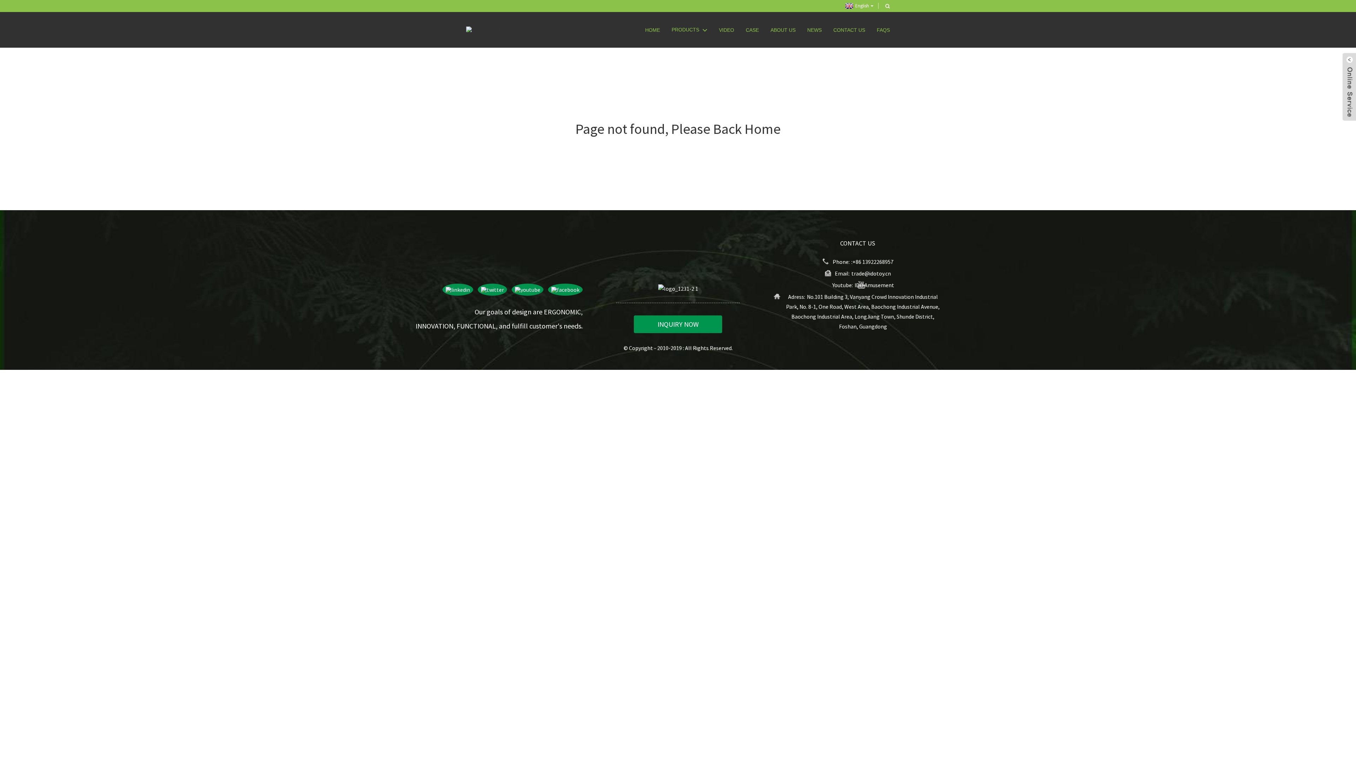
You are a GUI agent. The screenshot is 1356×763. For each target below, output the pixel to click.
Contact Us (849, 30)
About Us (783, 30)
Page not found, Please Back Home (678, 129)
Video (726, 30)
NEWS (814, 30)
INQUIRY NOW (678, 324)
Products (685, 29)
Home (652, 30)
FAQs (883, 30)
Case (752, 30)
